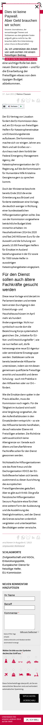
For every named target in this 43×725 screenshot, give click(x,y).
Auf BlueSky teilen (28, 100)
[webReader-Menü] (4, 106)
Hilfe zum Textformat (28, 632)
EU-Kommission (11, 572)
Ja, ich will (32, 719)
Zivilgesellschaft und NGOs (18, 557)
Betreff (8, 604)
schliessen (37, 6)
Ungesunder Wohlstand (13, 545)
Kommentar (11, 613)
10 (36, 674)
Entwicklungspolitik (13, 561)
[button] (13, 106)
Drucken (38, 100)
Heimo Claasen (23, 94)
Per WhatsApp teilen (23, 100)
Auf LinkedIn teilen (33, 100)
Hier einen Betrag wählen (21, 59)
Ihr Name (9, 595)
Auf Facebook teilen (18, 100)
